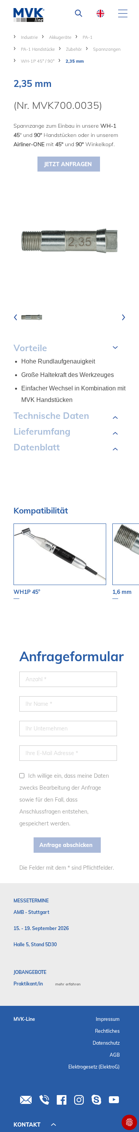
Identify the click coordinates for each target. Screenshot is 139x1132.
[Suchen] (79, 13)
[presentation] (15, 317)
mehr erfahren (68, 984)
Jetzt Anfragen (68, 164)
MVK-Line (24, 1019)
